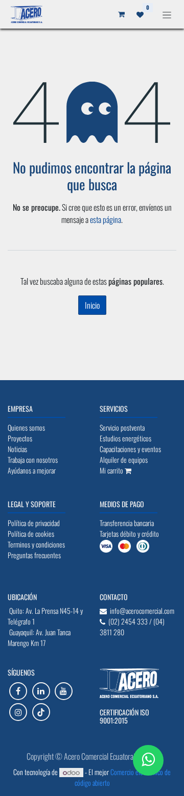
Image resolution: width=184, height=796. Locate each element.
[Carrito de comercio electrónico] (133, 14)
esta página (105, 219)
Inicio (92, 305)
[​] (18, 691)
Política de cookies (92, 768)
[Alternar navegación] (166, 14)
